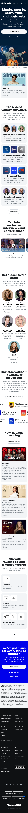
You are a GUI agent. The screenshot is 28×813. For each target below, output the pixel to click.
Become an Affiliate (6, 756)
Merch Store (18, 753)
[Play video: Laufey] (13, 245)
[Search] (14, 3)
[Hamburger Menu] (25, 3)
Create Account (18, 718)
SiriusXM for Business (6, 740)
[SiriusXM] (6, 3)
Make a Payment (19, 721)
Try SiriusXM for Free (6, 718)
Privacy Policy (9, 793)
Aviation (3, 735)
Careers (3, 761)
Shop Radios (4, 726)
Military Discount (5, 721)
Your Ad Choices (18, 793)
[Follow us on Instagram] (10, 784)
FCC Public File (6, 798)
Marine (2, 732)
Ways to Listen (18, 750)
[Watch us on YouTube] (21, 784)
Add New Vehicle (19, 729)
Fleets (2, 738)
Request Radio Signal (20, 726)
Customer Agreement (18, 791)
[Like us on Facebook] (7, 784)
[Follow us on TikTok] (14, 784)
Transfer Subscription (20, 724)
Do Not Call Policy (6, 796)
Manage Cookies (21, 798)
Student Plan (4, 724)
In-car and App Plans (6, 715)
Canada (17, 759)
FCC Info (14, 798)
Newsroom (3, 753)
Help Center (4, 776)
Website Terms (8, 791)
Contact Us (4, 768)
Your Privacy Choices (17, 796)
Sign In (16, 715)
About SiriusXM (4, 747)
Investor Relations (5, 750)
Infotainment (4, 729)
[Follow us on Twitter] (18, 784)
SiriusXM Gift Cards (19, 756)
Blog (16, 747)
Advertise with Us (5, 759)
